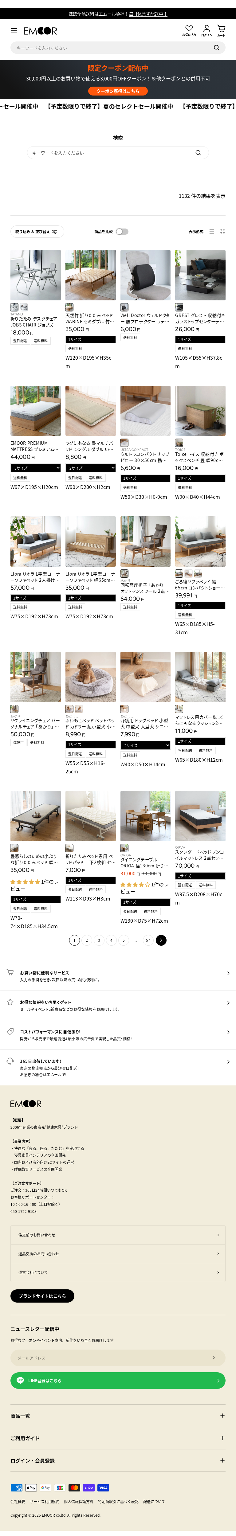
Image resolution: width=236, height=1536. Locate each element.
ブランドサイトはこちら (42, 1296)
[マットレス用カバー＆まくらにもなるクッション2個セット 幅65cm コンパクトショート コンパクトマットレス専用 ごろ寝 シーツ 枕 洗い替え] (200, 677)
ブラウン (124, 573)
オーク (179, 443)
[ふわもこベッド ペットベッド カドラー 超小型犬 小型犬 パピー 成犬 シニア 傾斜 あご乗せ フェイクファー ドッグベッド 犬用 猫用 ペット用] (90, 677)
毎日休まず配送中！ (148, 13)
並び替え (42, 231)
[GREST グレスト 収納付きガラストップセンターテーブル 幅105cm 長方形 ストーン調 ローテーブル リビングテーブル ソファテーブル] (200, 275)
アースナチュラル (179, 573)
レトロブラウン (188, 573)
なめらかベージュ (79, 709)
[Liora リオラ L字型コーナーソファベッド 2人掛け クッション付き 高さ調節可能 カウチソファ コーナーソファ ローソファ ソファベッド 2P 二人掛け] (35, 541)
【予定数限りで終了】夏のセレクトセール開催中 (91, 106)
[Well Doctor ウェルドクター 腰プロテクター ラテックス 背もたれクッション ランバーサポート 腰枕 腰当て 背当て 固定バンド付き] (145, 275)
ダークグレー (14, 848)
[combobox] (118, 47)
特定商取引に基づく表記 (118, 1501)
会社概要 (17, 1501)
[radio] (211, 232)
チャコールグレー (124, 307)
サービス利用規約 (44, 1501)
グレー (124, 443)
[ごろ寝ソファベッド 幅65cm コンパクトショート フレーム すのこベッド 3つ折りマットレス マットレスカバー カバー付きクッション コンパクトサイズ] (200, 541)
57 (148, 940)
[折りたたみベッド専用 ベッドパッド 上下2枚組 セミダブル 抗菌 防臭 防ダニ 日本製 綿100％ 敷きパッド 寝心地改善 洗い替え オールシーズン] (90, 816)
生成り (69, 848)
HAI (14, 307)
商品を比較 (103, 231)
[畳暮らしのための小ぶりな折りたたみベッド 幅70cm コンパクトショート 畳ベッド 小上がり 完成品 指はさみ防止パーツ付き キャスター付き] (35, 816)
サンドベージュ (124, 709)
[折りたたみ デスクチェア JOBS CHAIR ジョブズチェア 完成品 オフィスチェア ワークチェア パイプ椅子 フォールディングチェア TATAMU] (35, 275)
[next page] (161, 940)
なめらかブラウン (69, 709)
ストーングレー (179, 307)
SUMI (24, 307)
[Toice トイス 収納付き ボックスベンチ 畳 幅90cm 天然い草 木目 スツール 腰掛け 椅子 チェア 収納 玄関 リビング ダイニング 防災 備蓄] (200, 411)
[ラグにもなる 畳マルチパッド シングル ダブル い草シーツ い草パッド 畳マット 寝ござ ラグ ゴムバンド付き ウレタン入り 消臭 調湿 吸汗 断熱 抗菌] (90, 411)
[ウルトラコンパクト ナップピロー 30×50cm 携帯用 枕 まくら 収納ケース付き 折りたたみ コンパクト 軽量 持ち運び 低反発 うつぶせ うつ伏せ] (145, 411)
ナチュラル (69, 307)
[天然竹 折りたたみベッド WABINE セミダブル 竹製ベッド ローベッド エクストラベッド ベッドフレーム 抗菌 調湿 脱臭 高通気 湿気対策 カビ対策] (90, 275)
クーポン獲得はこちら (118, 91)
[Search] (198, 152)
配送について (154, 1501)
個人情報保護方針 (78, 1501)
